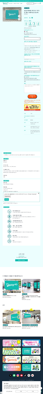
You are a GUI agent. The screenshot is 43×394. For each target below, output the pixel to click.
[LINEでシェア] (32, 18)
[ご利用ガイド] (35, 3)
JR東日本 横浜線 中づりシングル (9, 295)
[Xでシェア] (30, 17)
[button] (19, 19)
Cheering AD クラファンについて (30, 34)
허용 (21, 391)
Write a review (21, 260)
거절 (33, 391)
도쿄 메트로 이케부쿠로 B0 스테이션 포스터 (12, 326)
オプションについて (27, 27)
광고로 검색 (10, 3)
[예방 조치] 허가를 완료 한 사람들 (30, 78)
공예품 (21, 3)
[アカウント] (38, 3)
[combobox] (30, 3)
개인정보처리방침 (14, 388)
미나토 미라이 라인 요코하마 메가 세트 (30, 326)
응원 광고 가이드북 (16, 3)
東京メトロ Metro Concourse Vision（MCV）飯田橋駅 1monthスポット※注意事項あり (31, 296)
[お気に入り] (36, 3)
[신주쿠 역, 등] (33, 3)
